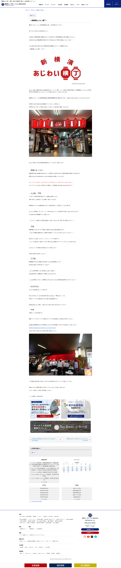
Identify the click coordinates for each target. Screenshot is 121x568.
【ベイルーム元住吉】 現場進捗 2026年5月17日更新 (44, 472)
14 (85, 468)
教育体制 (48, 553)
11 (72, 468)
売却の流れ (56, 516)
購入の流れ (51, 516)
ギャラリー (53, 4)
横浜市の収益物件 (69, 519)
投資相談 (34, 516)
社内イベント (48, 541)
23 (63, 470)
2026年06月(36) (44, 492)
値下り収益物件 (56, 522)
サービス (47, 4)
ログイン (117, 3)
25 (72, 470)
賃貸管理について (23, 528)
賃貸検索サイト (32, 528)
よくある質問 (47, 547)
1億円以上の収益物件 (31, 522)
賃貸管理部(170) (77, 490)
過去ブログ (32, 15)
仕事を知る (35, 553)
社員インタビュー (41, 553)
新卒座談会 (58, 553)
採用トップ (22, 553)
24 (68, 470)
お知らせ (72, 4)
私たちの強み (22, 516)
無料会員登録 (28, 516)
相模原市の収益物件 (58, 521)
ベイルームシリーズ (32, 519)
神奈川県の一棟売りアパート (49, 519)
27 (81, 470)
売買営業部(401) (77, 492)
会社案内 (60, 4)
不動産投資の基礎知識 (31, 541)
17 (68, 469)
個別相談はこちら (90, 529)
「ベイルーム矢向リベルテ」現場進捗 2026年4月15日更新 (44, 479)
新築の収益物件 (49, 522)
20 (81, 469)
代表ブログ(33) (77, 488)
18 (72, 469)
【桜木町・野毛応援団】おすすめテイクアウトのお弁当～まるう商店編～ (43, 439)
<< (66, 462)
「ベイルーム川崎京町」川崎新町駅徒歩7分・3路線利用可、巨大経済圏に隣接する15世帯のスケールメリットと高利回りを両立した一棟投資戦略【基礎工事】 (44, 464)
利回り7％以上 (22, 522)
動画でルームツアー (41, 541)
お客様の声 (45, 516)
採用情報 (66, 4)
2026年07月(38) (44, 490)
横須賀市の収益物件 (32, 521)
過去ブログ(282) (77, 494)
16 (63, 469)
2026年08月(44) (44, 488)
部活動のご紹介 (55, 541)
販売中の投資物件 (23, 519)
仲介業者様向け (40, 528)
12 (76, 468)
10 (68, 468)
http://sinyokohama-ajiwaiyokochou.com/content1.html (42, 327)
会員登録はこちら (90, 532)
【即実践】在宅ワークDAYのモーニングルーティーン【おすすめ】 (77, 439)
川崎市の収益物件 (23, 521)
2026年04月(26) (44, 497)
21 (85, 469)
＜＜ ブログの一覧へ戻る (35, 501)
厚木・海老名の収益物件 (41, 521)
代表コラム (31, 547)
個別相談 (108, 3)
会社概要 (21, 547)
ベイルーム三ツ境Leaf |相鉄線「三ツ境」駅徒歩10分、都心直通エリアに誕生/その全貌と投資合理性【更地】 (44, 469)
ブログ (77, 4)
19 (76, 469)
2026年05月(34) (44, 494)
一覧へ (60, 439)
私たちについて (28, 553)
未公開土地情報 (40, 519)
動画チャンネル (85, 4)
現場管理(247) (76, 497)
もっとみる (44, 482)
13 (81, 468)
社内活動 (53, 553)
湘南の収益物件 (50, 521)
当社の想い (41, 547)
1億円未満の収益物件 (40, 522)
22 (89, 469)
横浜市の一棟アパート (61, 519)
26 (76, 470)
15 (89, 468)
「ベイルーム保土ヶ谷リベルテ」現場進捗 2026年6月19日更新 (44, 475)
